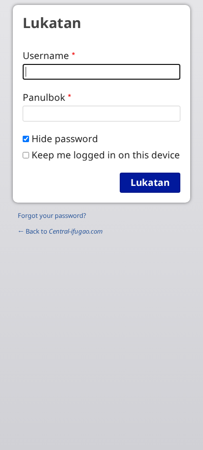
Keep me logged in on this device (106, 154)
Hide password (65, 138)
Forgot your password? (52, 215)
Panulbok (44, 97)
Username (46, 55)
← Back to (60, 231)
